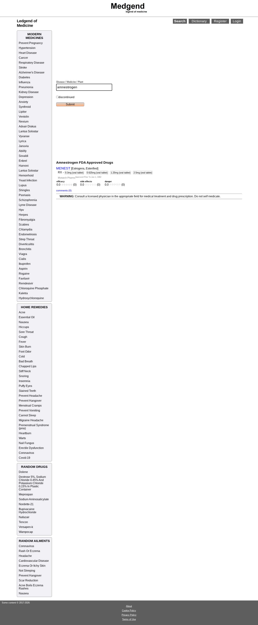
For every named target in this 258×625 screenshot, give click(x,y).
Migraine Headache (31, 420)
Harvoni (24, 165)
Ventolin (24, 116)
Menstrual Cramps (30, 405)
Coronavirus (26, 452)
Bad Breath (26, 361)
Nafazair (24, 517)
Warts (22, 438)
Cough (23, 336)
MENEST (63, 168)
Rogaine (24, 273)
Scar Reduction (28, 580)
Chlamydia (25, 229)
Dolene (23, 471)
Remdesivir (26, 283)
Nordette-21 (26, 504)
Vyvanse (24, 136)
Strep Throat (26, 239)
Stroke (23, 67)
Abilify (23, 150)
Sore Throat (26, 331)
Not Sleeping (27, 570)
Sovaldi (23, 155)
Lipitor (23, 111)
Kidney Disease (29, 92)
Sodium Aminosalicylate (34, 499)
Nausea (24, 322)
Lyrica (22, 141)
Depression (26, 96)
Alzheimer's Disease (31, 72)
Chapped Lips (27, 366)
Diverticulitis (26, 244)
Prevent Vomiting (29, 410)
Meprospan (26, 494)
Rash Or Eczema (29, 550)
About (129, 606)
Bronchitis (25, 249)
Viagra (23, 253)
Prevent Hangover (30, 400)
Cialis (22, 258)
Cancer (23, 57)
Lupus (23, 185)
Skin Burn (25, 346)
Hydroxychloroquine (31, 298)
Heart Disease (28, 52)
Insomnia (24, 381)
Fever (22, 341)
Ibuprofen (25, 263)
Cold (22, 356)
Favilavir (24, 278)
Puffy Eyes (25, 385)
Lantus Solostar (28, 131)
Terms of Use (129, 619)
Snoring (24, 376)
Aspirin (23, 268)
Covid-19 (24, 457)
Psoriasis (24, 195)
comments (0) (64, 190)
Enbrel (23, 160)
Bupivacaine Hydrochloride (27, 511)
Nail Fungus (26, 443)
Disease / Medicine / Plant (69, 82)
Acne (22, 312)
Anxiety (23, 101)
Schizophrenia (28, 200)
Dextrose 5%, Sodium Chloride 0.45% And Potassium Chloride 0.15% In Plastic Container (32, 483)
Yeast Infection (28, 180)
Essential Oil (27, 317)
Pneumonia (26, 87)
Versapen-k (26, 526)
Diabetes (24, 77)
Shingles (24, 190)
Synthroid (25, 106)
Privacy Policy (129, 615)
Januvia (24, 146)
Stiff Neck (25, 371)
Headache (25, 555)
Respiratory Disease (31, 62)
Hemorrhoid (26, 175)
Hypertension (27, 47)
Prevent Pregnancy (31, 43)
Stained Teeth (27, 390)
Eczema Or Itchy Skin (32, 565)
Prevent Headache (30, 395)
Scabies (24, 224)
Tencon (23, 522)
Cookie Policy (129, 610)
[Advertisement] (141, 47)
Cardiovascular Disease (34, 560)
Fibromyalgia (27, 219)
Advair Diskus (27, 126)
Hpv (21, 209)
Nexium (23, 121)
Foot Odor (25, 351)
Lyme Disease (28, 204)
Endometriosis (28, 234)
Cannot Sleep (27, 415)
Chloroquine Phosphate (33, 288)
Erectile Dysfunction (31, 447)
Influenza (24, 82)
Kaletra (23, 293)
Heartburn (25, 433)
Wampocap (26, 531)
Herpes (23, 214)
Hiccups (24, 327)
